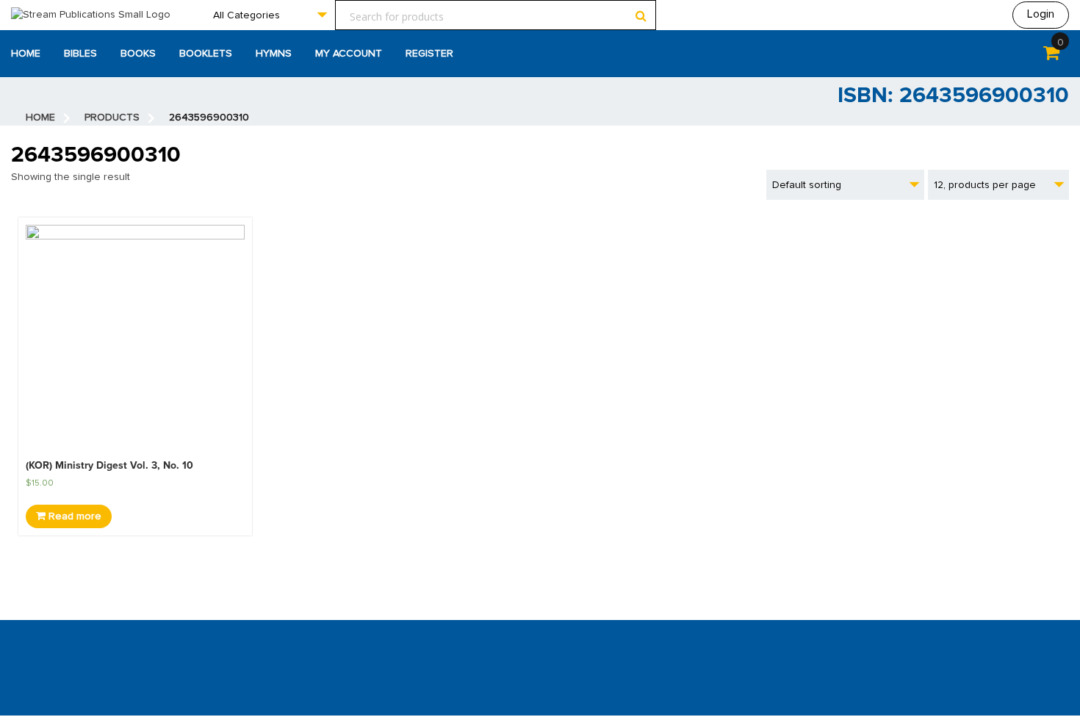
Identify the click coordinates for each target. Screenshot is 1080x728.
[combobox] (269, 15)
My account (348, 53)
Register (429, 53)
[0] (1051, 56)
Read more (73, 516)
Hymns (274, 53)
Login (1040, 14)
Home (25, 53)
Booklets (205, 53)
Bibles (80, 53)
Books (138, 53)
